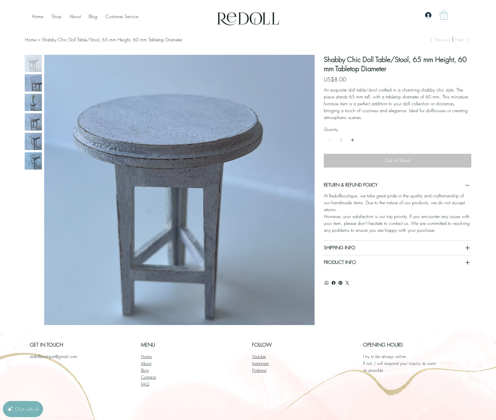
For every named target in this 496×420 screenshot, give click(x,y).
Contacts (148, 377)
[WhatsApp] (327, 283)
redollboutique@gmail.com (53, 356)
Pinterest (259, 370)
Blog (145, 370)
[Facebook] (333, 283)
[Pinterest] (340, 283)
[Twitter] (347, 283)
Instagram (260, 363)
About (146, 363)
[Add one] (352, 140)
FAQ (145, 384)
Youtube (259, 356)
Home (146, 356)
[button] (444, 15)
